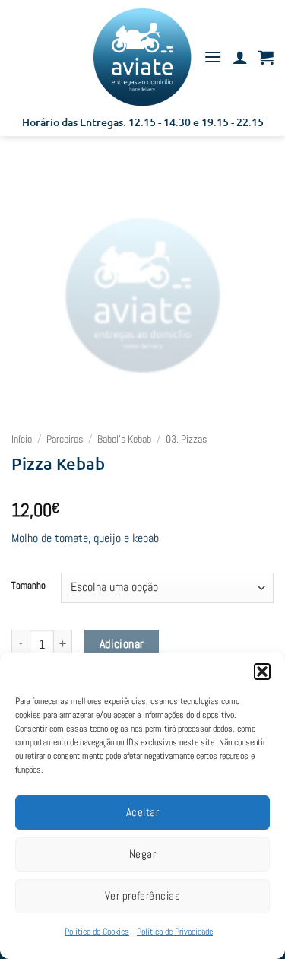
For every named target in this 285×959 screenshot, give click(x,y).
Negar (142, 853)
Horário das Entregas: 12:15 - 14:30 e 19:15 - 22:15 (143, 122)
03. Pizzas (186, 439)
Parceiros (64, 439)
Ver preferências (142, 895)
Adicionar (122, 644)
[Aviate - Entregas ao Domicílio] (142, 57)
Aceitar (142, 812)
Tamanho (28, 585)
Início (21, 439)
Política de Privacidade (175, 932)
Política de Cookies (97, 932)
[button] (262, 671)
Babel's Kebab (124, 439)
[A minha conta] (240, 57)
